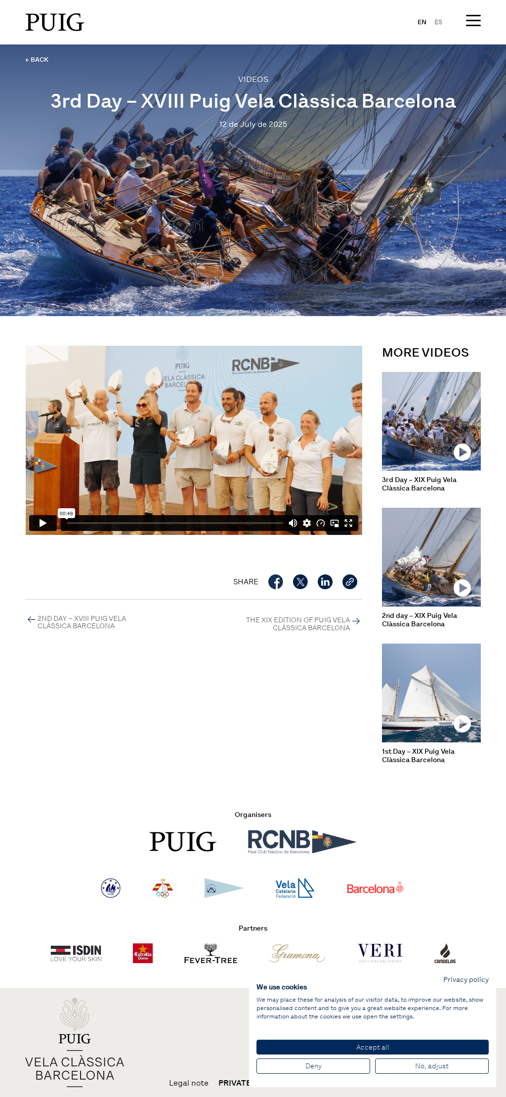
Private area (246, 1083)
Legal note (189, 1083)
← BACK (36, 59)
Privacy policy (466, 979)
